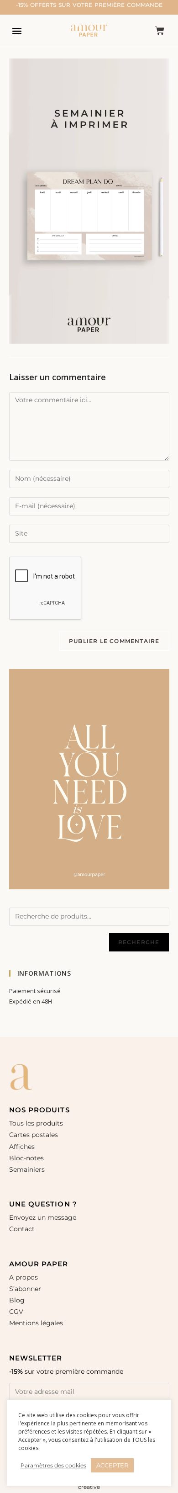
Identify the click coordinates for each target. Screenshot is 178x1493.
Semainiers (27, 1169)
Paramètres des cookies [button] (53, 1465)
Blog (17, 1300)
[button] (16, 30)
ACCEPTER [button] (112, 1465)
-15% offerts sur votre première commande (89, 4)
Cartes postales (33, 1135)
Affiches (23, 1146)
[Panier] (159, 31)
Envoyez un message (42, 1217)
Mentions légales (36, 1323)
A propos (23, 1277)
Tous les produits (36, 1123)
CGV (16, 1311)
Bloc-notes (26, 1158)
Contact (22, 1229)
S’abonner (25, 1289)
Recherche (139, 942)
